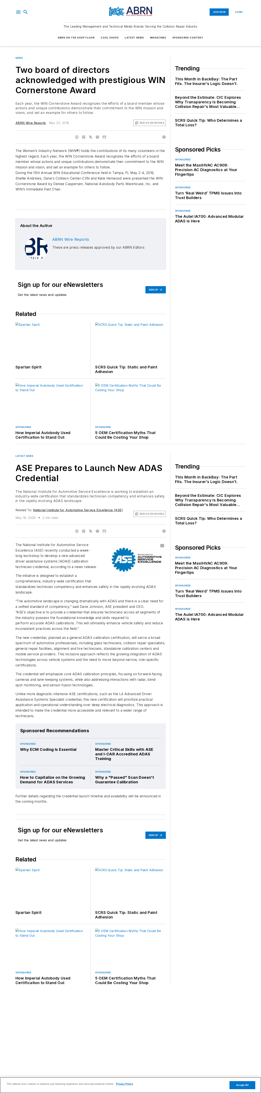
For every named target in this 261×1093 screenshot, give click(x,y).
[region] (130, 1085)
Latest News (134, 37)
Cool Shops (110, 37)
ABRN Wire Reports (30, 123)
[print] (164, 137)
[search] (25, 12)
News (19, 57)
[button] (18, 12)
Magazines (158, 37)
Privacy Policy (124, 1083)
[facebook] (77, 137)
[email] (104, 137)
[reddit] (97, 137)
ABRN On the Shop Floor (76, 37)
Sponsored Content (187, 37)
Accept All (242, 1085)
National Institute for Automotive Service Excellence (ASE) (78, 510)
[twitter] (90, 137)
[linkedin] (84, 137)
